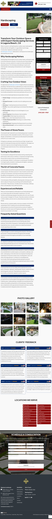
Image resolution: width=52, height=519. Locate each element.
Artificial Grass (43, 99)
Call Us (13, 24)
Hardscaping (43, 81)
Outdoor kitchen (43, 90)
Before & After (20, 489)
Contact (19, 500)
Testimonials (19, 502)
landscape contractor (14, 84)
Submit (43, 69)
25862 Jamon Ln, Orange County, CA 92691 (8, 490)
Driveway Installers (43, 97)
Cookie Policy (14, 514)
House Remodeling (43, 87)
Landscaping (19, 493)
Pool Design (43, 101)
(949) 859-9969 (42, 4)
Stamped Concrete (43, 94)
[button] (8, 217)
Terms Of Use (8, 514)
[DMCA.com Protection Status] (4, 513)
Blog (18, 514)
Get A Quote (5, 24)
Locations (19, 496)
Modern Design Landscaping (43, 84)
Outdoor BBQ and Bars (43, 92)
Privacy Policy (3, 514)
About (18, 498)
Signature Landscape (5, 27)
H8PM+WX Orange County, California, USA (8, 494)
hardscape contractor (7, 51)
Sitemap (20, 514)
